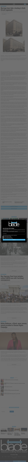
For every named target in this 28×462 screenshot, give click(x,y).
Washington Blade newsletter (7, 236)
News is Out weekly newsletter (8, 237)
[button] (14, 236)
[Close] (26, 220)
